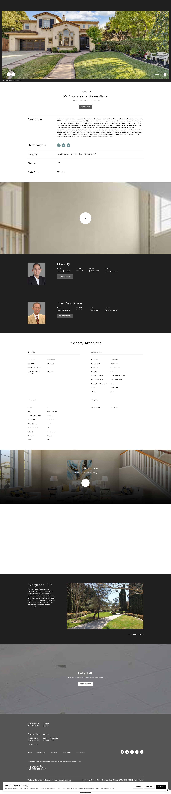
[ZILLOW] (127, 752)
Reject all (138, 786)
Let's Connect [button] (85, 684)
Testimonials (66, 752)
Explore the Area (136, 634)
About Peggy (41, 752)
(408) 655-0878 (94, 271)
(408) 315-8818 (94, 310)
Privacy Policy (137, 780)
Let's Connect (80, 752)
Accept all (161, 786)
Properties (54, 752)
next (13, 74)
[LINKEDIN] (141, 752)
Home (30, 752)
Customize (149, 786)
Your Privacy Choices (85, 792)
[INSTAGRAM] (122, 752)
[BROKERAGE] (137, 752)
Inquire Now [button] (85, 107)
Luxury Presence (64, 780)
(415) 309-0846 (33, 738)
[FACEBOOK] (132, 752)
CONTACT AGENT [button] (65, 276)
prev (9, 74)
